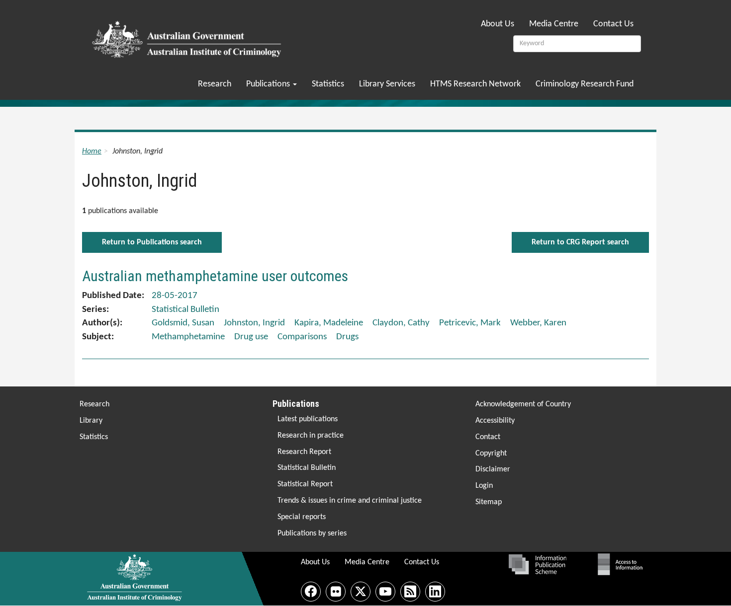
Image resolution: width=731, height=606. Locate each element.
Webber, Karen (538, 323)
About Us (497, 24)
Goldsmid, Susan (183, 323)
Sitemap (488, 502)
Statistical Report (305, 484)
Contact (487, 437)
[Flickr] (335, 592)
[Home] (188, 36)
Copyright (491, 453)
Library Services (387, 84)
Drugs (347, 337)
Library (91, 421)
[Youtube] (385, 592)
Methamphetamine (188, 337)
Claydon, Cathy (401, 323)
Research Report (304, 452)
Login (484, 486)
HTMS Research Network (475, 84)
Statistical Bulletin (306, 468)
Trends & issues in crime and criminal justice (349, 501)
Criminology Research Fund (585, 84)
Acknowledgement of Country (523, 404)
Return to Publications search (152, 242)
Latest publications (307, 419)
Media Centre (553, 24)
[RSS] (410, 592)
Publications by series (312, 533)
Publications (269, 84)
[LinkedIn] (435, 592)
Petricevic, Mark (470, 323)
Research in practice (310, 436)
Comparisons (302, 337)
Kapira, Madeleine (328, 323)
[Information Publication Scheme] (537, 564)
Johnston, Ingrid (254, 323)
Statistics (328, 84)
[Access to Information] (622, 564)
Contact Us (613, 24)
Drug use (251, 337)
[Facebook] (310, 592)
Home (91, 151)
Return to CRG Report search (580, 242)
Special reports (301, 517)
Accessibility (495, 421)
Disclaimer (492, 469)
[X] (360, 592)
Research (214, 84)
